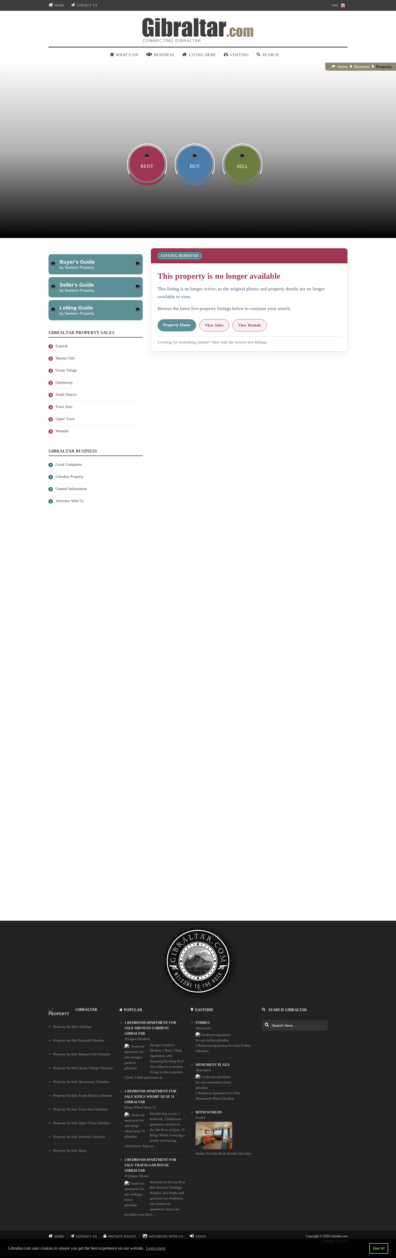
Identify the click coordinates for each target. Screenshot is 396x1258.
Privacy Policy (122, 1236)
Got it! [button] (379, 1248)
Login (201, 1236)
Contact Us (86, 5)
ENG (335, 5)
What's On (127, 55)
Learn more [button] (156, 1248)
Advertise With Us (166, 1236)
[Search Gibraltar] (266, 1025)
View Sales (214, 325)
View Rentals (249, 325)
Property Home (177, 325)
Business (362, 66)
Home (60, 5)
